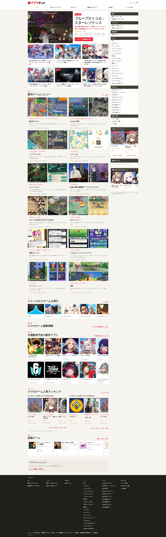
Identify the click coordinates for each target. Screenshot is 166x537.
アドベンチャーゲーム (116, 50)
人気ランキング (73, 7)
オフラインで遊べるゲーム (117, 78)
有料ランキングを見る (131, 155)
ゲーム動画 (114, 123)
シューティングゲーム (116, 53)
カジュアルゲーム (62, 414)
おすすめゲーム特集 (116, 121)
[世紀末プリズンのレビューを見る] (47, 106)
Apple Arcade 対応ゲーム (117, 83)
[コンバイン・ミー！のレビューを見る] (47, 271)
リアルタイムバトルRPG (48, 414)
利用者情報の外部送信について (86, 532)
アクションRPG (42, 151)
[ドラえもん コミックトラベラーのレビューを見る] (88, 238)
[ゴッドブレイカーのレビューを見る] (47, 139)
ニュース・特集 (115, 118)
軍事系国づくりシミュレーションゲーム (91, 415)
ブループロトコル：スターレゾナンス (90, 20)
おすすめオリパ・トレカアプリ (118, 92)
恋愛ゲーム (114, 63)
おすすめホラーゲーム (116, 102)
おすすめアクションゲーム (117, 97)
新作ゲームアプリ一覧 (55, 7)
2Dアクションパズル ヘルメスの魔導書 (43, 443)
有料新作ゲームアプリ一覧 (117, 19)
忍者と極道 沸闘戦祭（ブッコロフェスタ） (84, 187)
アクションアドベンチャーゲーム (51, 118)
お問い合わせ (37, 532)
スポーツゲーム (115, 68)
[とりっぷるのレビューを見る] (88, 139)
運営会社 (41, 469)
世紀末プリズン (34, 121)
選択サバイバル (62, 416)
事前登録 (111, 7)
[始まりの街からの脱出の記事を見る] (57, 445)
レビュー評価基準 (33, 469)
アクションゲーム (115, 45)
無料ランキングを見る (117, 155)
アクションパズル (74, 151)
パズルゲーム (114, 43)
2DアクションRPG (73, 414)
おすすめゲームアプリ (116, 89)
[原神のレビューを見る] (88, 271)
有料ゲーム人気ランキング (117, 27)
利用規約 (77, 532)
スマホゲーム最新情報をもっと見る (100, 326)
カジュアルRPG (74, 184)
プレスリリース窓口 (50, 532)
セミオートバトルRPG (75, 118)
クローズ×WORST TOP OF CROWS (41, 220)
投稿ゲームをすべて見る (102, 438)
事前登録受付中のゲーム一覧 (101, 335)
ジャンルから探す (129, 7)
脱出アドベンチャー (47, 250)
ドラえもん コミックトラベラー (81, 253)
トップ (37, 7)
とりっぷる (74, 154)
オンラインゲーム (115, 70)
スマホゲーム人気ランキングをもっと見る (58, 427)
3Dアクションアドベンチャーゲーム (37, 118)
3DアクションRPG (33, 151)
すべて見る (105, 95)
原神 (71, 286)
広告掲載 (43, 532)
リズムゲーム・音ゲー (116, 58)
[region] (68, 312)
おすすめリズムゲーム (116, 109)
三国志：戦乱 (88, 417)
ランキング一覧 (104, 392)
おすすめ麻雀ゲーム (116, 112)
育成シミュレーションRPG (35, 217)
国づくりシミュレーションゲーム (36, 184)
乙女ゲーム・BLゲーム (117, 60)
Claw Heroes (72, 416)
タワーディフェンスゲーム (117, 73)
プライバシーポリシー (69, 532)
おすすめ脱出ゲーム (116, 104)
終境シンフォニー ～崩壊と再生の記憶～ (50, 417)
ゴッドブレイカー (35, 154)
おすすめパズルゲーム (116, 99)
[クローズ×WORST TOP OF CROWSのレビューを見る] (47, 205)
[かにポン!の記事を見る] (83, 445)
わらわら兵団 (74, 121)
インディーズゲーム (116, 80)
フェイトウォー (34, 187)
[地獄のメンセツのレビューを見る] (47, 238)
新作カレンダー (115, 34)
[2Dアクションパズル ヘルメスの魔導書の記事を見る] (32, 445)
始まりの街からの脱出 (68, 442)
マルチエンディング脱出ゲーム (36, 250)
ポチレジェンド (75, 220)
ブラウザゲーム (115, 75)
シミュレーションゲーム (117, 48)
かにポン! (90, 442)
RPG (113, 40)
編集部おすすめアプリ (92, 7)
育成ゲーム (114, 55)
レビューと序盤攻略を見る (84, 39)
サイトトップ (30, 532)
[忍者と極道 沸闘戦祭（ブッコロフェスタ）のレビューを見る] (88, 172)
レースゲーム (114, 65)
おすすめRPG (115, 94)
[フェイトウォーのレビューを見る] (47, 172)
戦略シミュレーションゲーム (86, 118)
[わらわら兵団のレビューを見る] (88, 106)
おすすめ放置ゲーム (116, 107)
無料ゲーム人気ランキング (117, 25)
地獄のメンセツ (34, 253)
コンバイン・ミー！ (36, 286)
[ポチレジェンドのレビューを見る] (88, 205)
